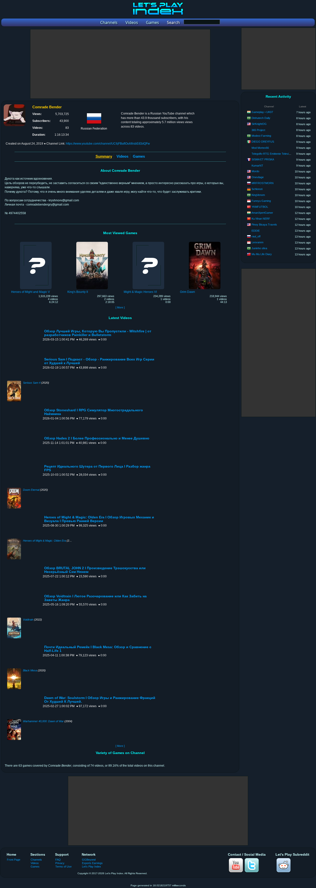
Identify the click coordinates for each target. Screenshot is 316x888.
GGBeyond (89, 859)
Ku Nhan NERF (261, 218)
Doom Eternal (31, 489)
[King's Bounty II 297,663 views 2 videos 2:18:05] (92, 242)
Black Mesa (30, 670)
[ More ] (120, 307)
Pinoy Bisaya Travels (264, 224)
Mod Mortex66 (260, 147)
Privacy (59, 863)
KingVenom (258, 194)
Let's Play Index (91, 866)
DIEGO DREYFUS (263, 141)
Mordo (255, 171)
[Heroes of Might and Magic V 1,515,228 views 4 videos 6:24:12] (36, 242)
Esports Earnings (92, 863)
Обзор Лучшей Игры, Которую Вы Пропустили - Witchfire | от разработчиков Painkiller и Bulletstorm (97, 333)
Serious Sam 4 (31, 382)
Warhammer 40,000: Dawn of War (43, 721)
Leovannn (257, 242)
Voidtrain (28, 619)
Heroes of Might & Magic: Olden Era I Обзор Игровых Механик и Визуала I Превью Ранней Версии (99, 519)
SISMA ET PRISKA (263, 159)
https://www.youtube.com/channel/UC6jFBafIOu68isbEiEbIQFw (108, 143)
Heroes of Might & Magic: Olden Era (44, 540)
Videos (122, 156)
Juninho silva (259, 248)
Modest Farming (261, 135)
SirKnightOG (259, 123)
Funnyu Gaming (261, 200)
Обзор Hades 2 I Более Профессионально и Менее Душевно (96, 438)
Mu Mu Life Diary (262, 254)
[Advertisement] (120, 63)
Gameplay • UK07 (262, 112)
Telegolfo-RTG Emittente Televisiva (273, 153)
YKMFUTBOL (260, 206)
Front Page (13, 859)
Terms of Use (63, 866)
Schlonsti (257, 189)
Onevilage (258, 177)
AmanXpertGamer (262, 212)
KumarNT (257, 165)
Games (139, 156)
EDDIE (256, 230)
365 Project (258, 130)
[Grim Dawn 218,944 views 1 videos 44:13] (205, 242)
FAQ (58, 859)
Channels (36, 859)
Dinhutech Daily (261, 117)
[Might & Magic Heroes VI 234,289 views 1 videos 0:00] (148, 242)
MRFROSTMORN (263, 183)
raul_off (256, 236)
